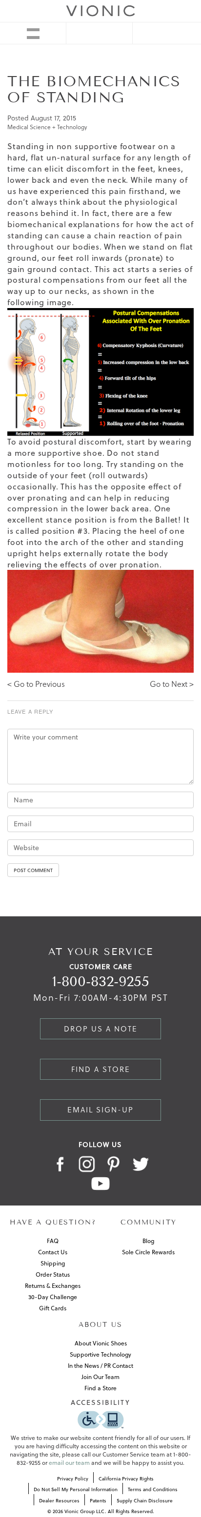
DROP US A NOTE (101, 1029)
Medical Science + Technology (47, 127)
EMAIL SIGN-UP (100, 1110)
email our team (69, 1463)
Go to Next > (172, 684)
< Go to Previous (36, 684)
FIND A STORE (100, 1069)
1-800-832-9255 (100, 981)
